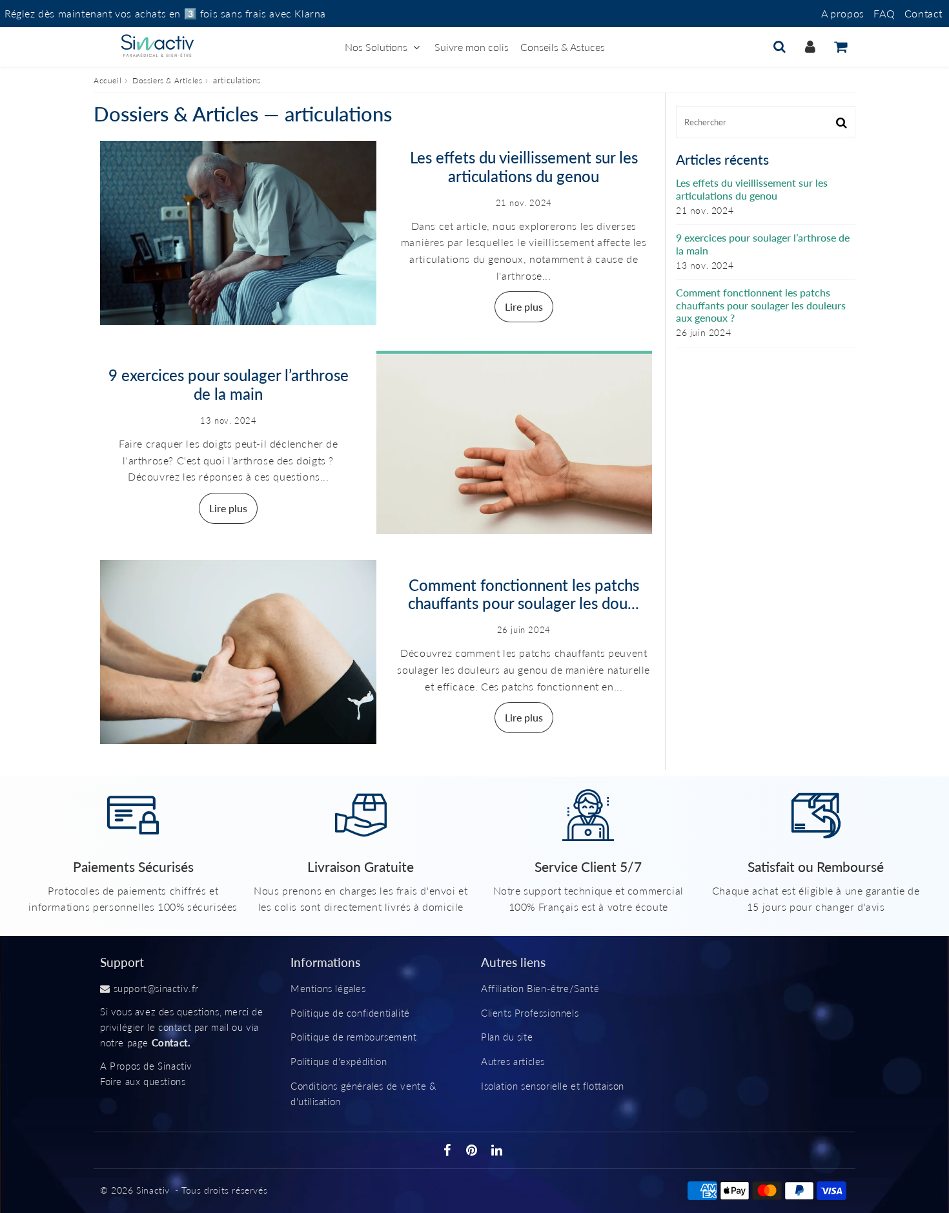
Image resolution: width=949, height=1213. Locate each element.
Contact (923, 13)
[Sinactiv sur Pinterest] (473, 1151)
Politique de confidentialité (350, 1013)
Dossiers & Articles (167, 80)
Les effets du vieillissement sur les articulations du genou (524, 166)
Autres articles (513, 1061)
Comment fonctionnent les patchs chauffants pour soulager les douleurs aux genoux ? (761, 304)
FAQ (884, 13)
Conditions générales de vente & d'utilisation (363, 1093)
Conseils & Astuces (562, 47)
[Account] (809, 46)
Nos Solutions (376, 47)
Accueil (107, 80)
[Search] (779, 46)
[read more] (238, 233)
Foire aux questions (142, 1081)
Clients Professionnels (529, 1013)
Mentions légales (328, 988)
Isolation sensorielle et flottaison (552, 1086)
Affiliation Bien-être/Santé (540, 988)
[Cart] (840, 46)
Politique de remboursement (354, 1036)
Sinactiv (153, 1190)
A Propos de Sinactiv (146, 1066)
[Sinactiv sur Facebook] (449, 1151)
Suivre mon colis (471, 47)
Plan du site (507, 1036)
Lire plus (524, 306)
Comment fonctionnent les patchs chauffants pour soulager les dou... (523, 594)
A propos (842, 13)
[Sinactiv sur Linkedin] (497, 1151)
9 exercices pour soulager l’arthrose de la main (228, 384)
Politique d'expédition (339, 1061)
